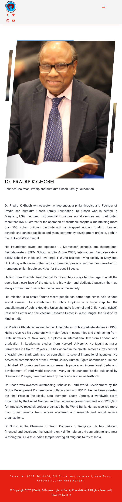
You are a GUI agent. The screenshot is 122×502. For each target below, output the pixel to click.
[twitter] (13, 15)
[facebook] (8, 15)
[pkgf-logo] (11, 2)
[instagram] (8, 20)
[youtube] (13, 20)
